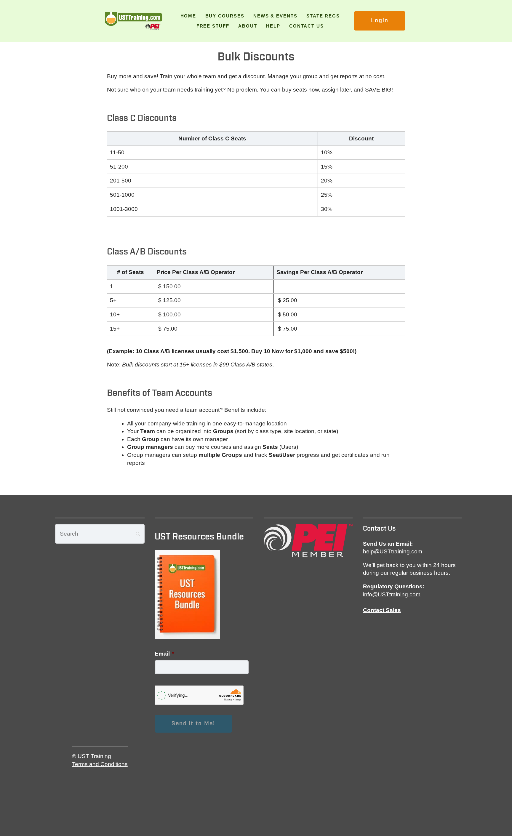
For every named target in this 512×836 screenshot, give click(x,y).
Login (379, 20)
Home (188, 15)
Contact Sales (382, 610)
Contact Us (306, 25)
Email (164, 654)
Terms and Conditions (100, 764)
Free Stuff (212, 25)
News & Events (275, 15)
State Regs (323, 15)
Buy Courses (224, 15)
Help (273, 25)
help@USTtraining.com (392, 551)
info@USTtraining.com (391, 594)
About (247, 25)
